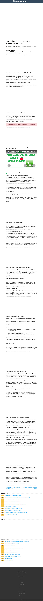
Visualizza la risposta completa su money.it (23, 276)
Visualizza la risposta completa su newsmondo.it (23, 239)
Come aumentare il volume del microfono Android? (14, 508)
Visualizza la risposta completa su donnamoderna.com (24, 119)
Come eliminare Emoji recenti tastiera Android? (13, 510)
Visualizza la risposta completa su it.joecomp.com (24, 183)
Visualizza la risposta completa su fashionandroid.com (24, 229)
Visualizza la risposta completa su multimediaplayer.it (24, 473)
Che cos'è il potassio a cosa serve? (11, 552)
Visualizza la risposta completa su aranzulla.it (23, 337)
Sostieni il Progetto (21, 593)
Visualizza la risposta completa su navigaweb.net (23, 127)
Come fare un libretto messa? (10, 545)
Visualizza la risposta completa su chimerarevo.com (24, 286)
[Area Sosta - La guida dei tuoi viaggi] (21, 2)
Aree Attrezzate (21, 584)
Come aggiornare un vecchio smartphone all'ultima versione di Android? (17, 497)
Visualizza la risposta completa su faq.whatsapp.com (24, 296)
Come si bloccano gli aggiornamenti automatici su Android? (15, 504)
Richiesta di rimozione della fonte (11, 119)
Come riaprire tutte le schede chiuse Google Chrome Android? (16, 512)
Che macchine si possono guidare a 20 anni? (13, 556)
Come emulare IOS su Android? (10, 506)
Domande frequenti (21, 591)
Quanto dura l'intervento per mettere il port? (12, 554)
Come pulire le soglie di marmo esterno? (12, 543)
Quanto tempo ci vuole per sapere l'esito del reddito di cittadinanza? (17, 541)
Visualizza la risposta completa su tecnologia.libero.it (24, 247)
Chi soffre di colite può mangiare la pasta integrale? (14, 547)
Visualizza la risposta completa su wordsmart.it (23, 378)
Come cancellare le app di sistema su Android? (13, 495)
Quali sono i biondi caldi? (9, 560)
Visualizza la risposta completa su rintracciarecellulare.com (25, 445)
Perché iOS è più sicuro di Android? (11, 514)
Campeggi (21, 582)
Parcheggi (21, 579)
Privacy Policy (21, 595)
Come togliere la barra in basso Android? (12, 499)
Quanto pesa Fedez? (8, 558)
